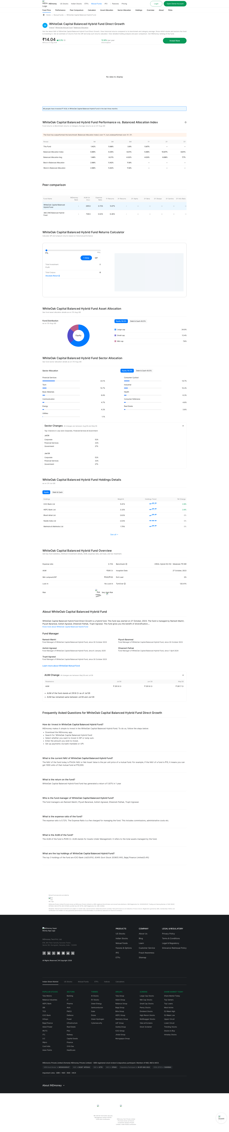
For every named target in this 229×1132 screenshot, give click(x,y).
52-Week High (169, 1011)
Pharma (70, 1004)
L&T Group (119, 1023)
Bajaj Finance (47, 1023)
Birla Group (119, 1011)
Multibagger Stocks (147, 1019)
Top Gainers (168, 1000)
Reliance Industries (49, 1000)
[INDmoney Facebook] (44, 953)
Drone (93, 1015)
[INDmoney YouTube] (58, 953)
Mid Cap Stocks (146, 1000)
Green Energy (96, 1004)
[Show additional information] (186, 122)
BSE (68, 1073)
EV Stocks (95, 1000)
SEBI (58, 1073)
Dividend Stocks (146, 1011)
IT (67, 1000)
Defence (70, 1015)
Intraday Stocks (170, 1035)
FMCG (69, 1011)
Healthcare (71, 1050)
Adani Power (47, 1027)
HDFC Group (120, 1015)
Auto (68, 1007)
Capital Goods (72, 1038)
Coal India (46, 1046)
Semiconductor (97, 1007)
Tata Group (119, 996)
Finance (70, 1042)
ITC (43, 1035)
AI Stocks (95, 996)
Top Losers (168, 1004)
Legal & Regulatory (170, 943)
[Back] (43, 14)
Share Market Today (172, 996)
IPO (106, 4)
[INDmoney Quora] (72, 953)
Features (115, 4)
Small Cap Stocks (147, 1004)
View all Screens (146, 1023)
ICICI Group (120, 1031)
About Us (143, 933)
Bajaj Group (119, 1007)
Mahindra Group (121, 1019)
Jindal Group (120, 1035)
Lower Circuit (169, 1023)
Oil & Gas (70, 1046)
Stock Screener (146, 1027)
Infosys (45, 1019)
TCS (44, 1011)
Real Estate (71, 1027)
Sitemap (142, 957)
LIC (43, 1038)
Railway (70, 1035)
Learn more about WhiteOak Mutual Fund (61, 666)
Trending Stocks (170, 1027)
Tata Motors (47, 996)
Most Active (168, 1007)
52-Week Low (169, 1015)
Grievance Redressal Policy (174, 948)
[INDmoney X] (53, 953)
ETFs (86, 4)
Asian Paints (47, 1050)
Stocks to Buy (169, 1031)
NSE (63, 1073)
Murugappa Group (122, 1038)
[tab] (50, 982)
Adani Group (120, 1000)
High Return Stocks (147, 1015)
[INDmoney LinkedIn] (49, 953)
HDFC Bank (46, 1004)
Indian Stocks (76, 4)
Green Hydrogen (97, 1019)
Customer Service (147, 948)
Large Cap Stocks (147, 996)
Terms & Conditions (171, 938)
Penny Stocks (145, 1007)
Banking (70, 996)
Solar (93, 1011)
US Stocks (64, 4)
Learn (141, 943)
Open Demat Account (175, 4)
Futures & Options (124, 948)
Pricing (124, 4)
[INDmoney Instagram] (63, 953)
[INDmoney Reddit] (68, 953)
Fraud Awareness (146, 952)
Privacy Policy (168, 933)
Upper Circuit (169, 1019)
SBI (43, 1007)
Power (69, 1019)
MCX (74, 1073)
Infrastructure (72, 1023)
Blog (141, 938)
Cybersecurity (96, 1023)
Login (156, 4)
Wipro (44, 1042)
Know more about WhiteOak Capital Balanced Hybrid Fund (65, 627)
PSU (68, 1031)
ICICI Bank (46, 1015)
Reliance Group (121, 1004)
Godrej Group (120, 1027)
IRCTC (44, 1031)
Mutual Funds (96, 4)
